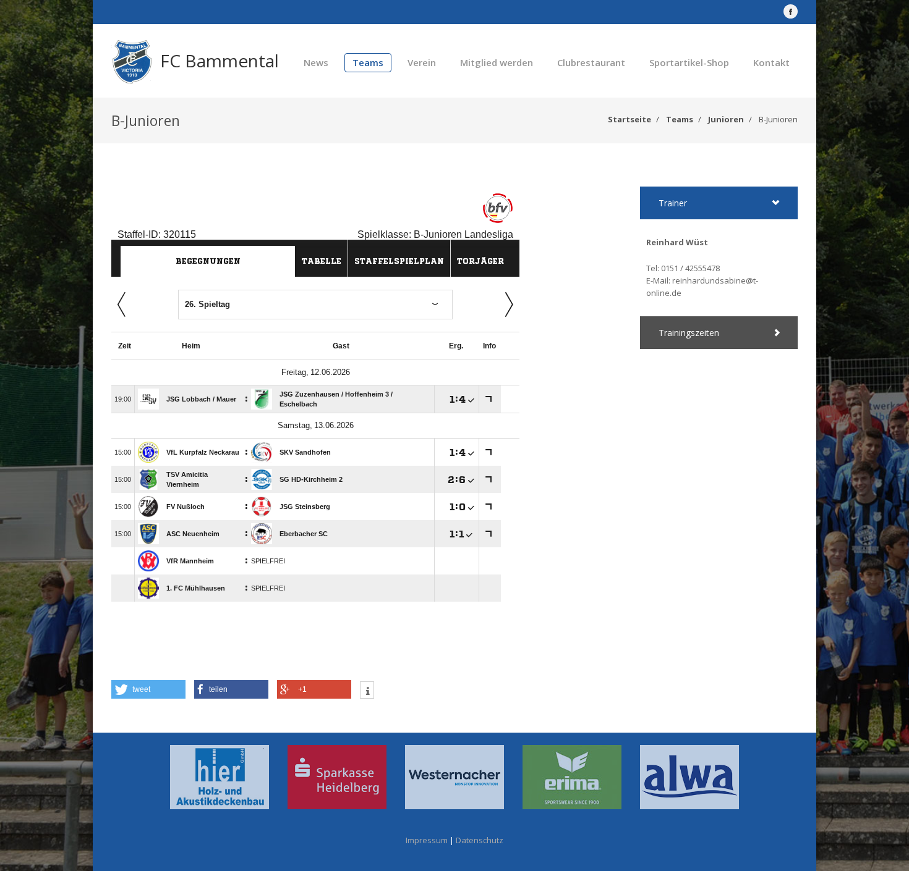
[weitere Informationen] (367, 691)
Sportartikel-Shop (689, 62)
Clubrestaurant (591, 62)
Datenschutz (479, 840)
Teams (367, 62)
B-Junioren (778, 119)
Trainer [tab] (673, 203)
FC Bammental (219, 60)
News (316, 62)
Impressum (427, 840)
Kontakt (771, 62)
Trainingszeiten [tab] (689, 333)
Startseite (629, 119)
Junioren (726, 119)
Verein (422, 62)
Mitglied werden (496, 62)
